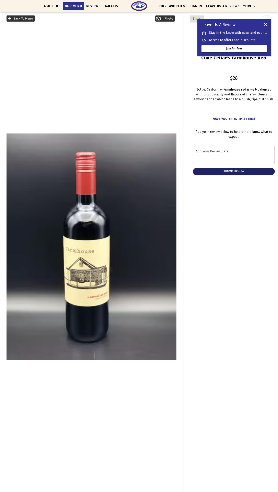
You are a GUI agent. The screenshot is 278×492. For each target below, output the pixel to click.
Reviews (93, 6)
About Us (52, 6)
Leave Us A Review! (222, 6)
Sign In (195, 6)
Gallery (112, 6)
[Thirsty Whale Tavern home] (139, 6)
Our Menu (73, 6)
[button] (249, 6)
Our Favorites (172, 6)
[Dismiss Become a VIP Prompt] (265, 24)
